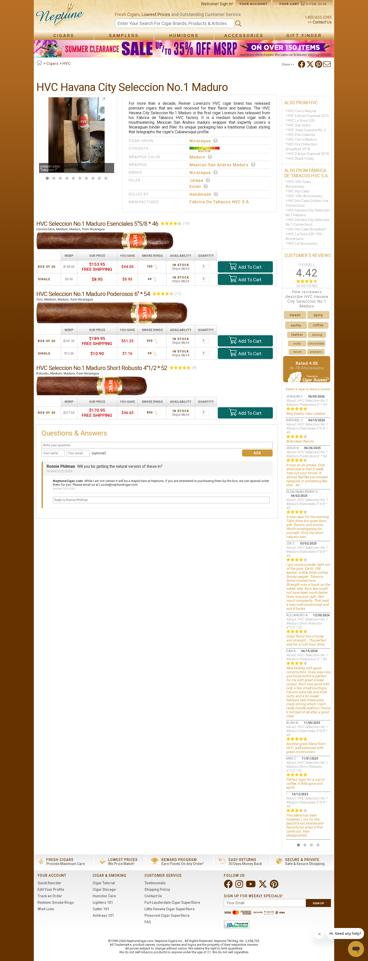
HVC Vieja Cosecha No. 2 (307, 130)
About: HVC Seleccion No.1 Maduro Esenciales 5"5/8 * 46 (307, 428)
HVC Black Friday (301, 158)
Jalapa (196, 180)
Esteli (195, 186)
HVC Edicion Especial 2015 (308, 116)
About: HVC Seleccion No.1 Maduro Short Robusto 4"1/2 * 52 (307, 623)
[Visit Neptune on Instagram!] (239, 886)
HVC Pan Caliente (301, 135)
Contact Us (322, 22)
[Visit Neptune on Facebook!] (229, 886)
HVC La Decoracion (302, 244)
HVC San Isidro (299, 125)
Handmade (200, 194)
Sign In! (226, 4)
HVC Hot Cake (298, 191)
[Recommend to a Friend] (327, 64)
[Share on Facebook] (302, 64)
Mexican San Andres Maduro (219, 164)
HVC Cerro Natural (302, 111)
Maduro (197, 157)
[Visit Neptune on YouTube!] (251, 886)
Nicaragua (200, 140)
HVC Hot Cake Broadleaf (307, 229)
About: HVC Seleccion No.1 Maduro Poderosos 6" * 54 (307, 402)
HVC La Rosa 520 (301, 120)
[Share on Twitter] (310, 64)
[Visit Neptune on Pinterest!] (274, 886)
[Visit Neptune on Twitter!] (263, 886)
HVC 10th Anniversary (305, 196)
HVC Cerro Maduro (302, 140)
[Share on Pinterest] (319, 64)
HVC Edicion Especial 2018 (308, 154)
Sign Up (318, 903)
